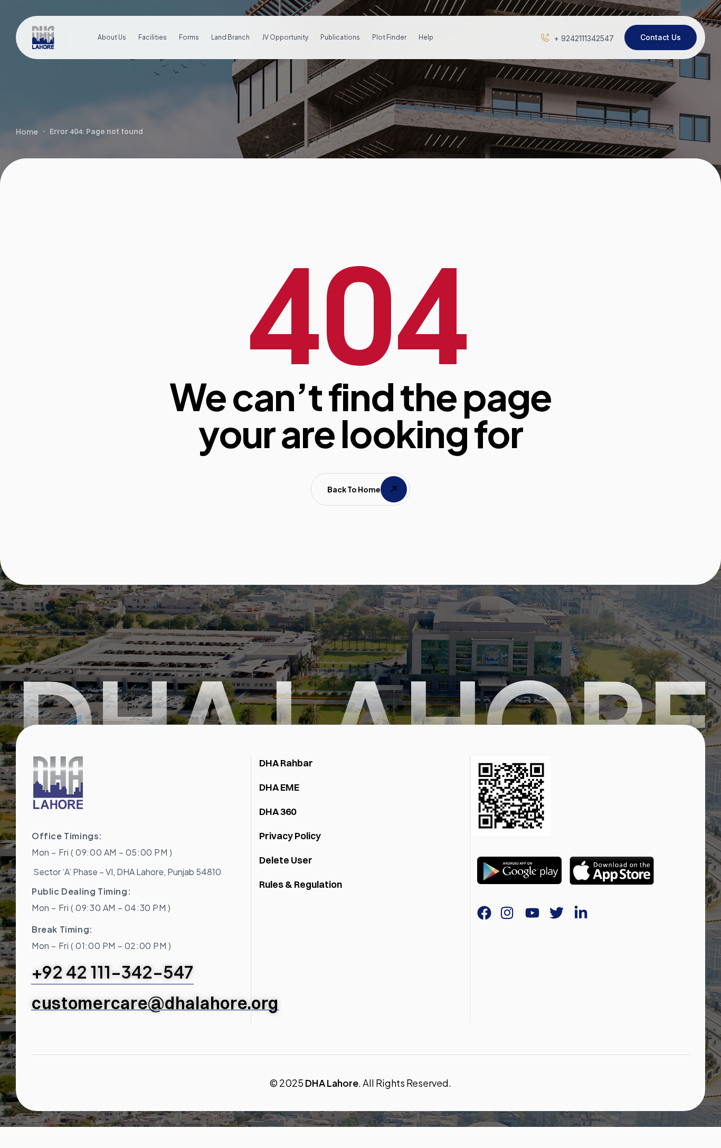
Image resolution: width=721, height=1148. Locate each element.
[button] (584, 38)
